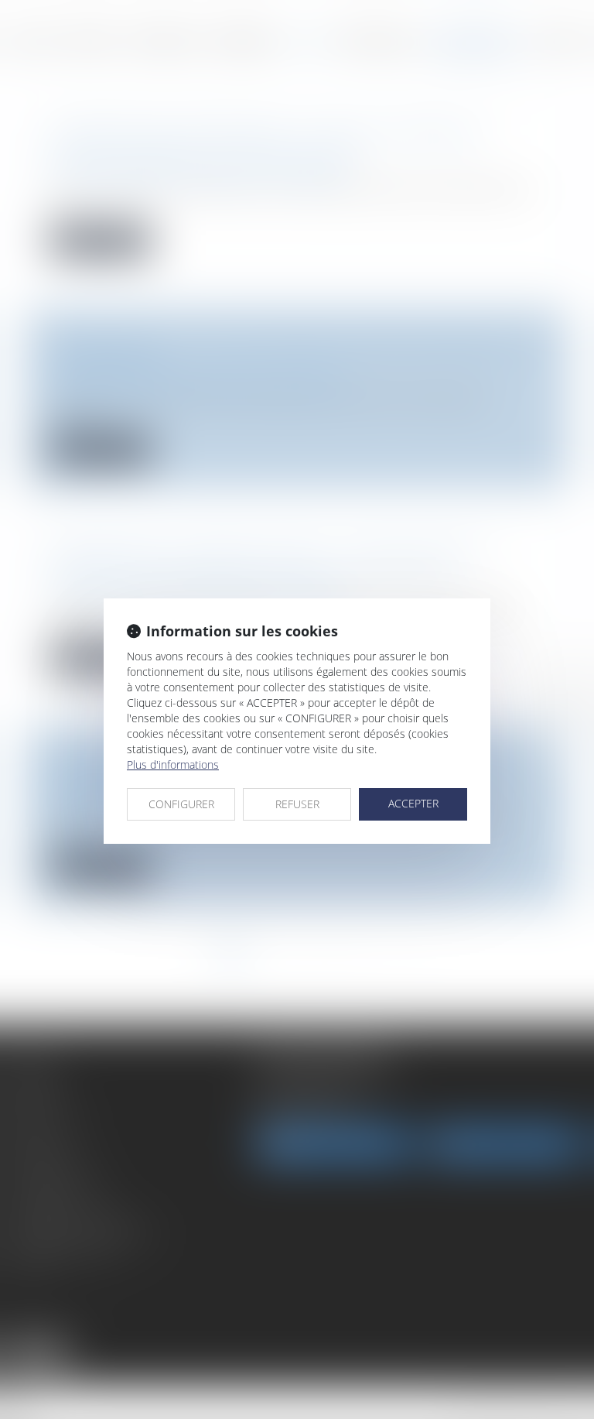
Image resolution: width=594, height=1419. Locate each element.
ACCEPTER (413, 803)
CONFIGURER (181, 804)
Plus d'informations (173, 764)
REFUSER (297, 804)
